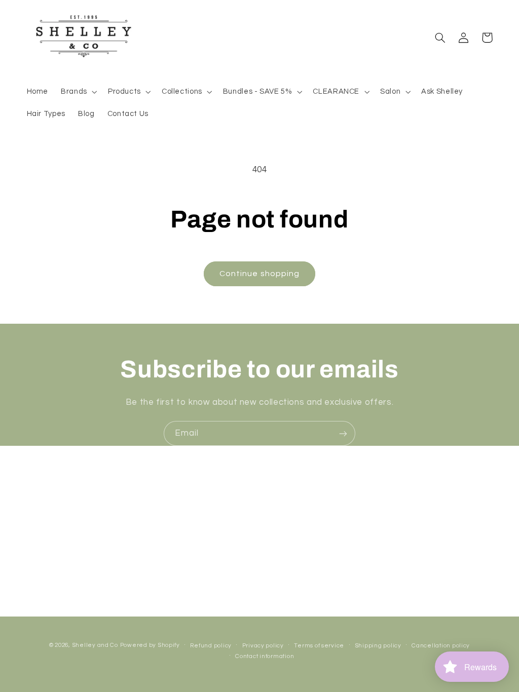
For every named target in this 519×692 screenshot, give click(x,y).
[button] (78, 92)
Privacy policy (263, 645)
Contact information (264, 656)
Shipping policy (378, 645)
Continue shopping (259, 274)
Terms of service (319, 645)
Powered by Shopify (150, 645)
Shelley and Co (95, 645)
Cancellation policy (441, 645)
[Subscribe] (343, 433)
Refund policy (211, 645)
